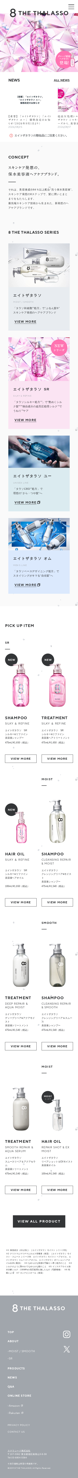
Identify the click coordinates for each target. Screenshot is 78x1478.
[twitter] (66, 1349)
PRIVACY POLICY (19, 1425)
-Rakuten (14, 1413)
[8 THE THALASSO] (39, 1308)
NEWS (12, 1377)
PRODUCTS (16, 1368)
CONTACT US (16, 1432)
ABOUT (13, 1341)
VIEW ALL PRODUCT (39, 1221)
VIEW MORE (21, 759)
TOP (11, 1332)
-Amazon (14, 1406)
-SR (10, 1358)
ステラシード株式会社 (19, 1450)
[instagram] (67, 1334)
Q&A (11, 1386)
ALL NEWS (62, 80)
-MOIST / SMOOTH (21, 1351)
